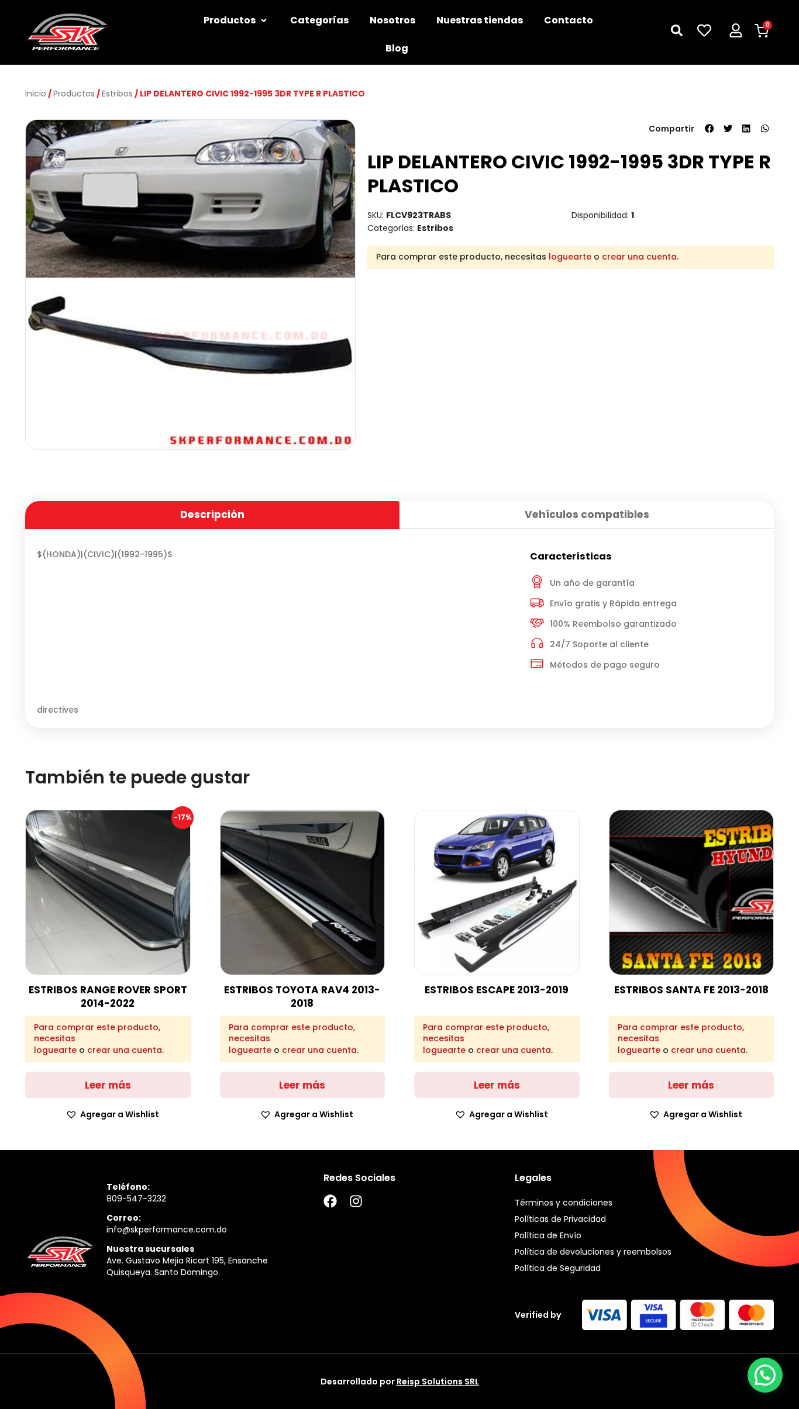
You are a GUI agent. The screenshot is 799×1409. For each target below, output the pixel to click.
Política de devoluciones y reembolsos (593, 1252)
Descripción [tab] (212, 514)
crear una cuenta (639, 257)
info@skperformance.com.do (166, 1229)
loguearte (570, 257)
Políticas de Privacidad (560, 1219)
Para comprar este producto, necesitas (97, 1033)
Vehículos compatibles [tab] (587, 514)
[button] (709, 128)
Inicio (35, 93)
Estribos (117, 93)
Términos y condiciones (563, 1202)
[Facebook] (330, 1201)
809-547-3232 (136, 1198)
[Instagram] (356, 1201)
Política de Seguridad (558, 1268)
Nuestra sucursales (150, 1249)
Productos (74, 93)
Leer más (108, 1085)
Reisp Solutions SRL (438, 1381)
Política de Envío (548, 1235)
